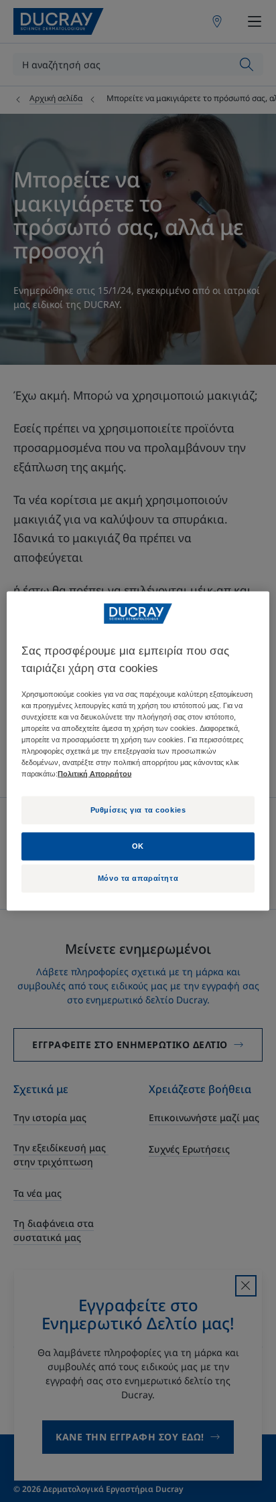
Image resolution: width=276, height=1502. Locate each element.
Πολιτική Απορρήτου (94, 774)
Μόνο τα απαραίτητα (138, 878)
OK (138, 846)
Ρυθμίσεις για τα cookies (138, 810)
